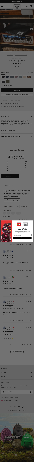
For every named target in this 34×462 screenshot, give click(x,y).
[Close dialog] (31, 221)
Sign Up (22, 237)
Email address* (15, 233)
